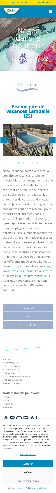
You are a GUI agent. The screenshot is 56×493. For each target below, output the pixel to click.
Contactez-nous (12, 369)
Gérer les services (28, 454)
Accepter (28, 463)
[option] (28, 140)
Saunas (8, 407)
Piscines (8, 397)
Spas (7, 400)
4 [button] (32, 162)
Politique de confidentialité (38, 488)
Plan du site (10, 373)
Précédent (28, 307)
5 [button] (37, 162)
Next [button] (52, 140)
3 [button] (28, 162)
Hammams (10, 403)
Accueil (8, 359)
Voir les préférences (28, 480)
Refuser (28, 472)
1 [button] (18, 162)
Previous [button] (3, 140)
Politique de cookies (15, 488)
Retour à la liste (28, 325)
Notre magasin (11, 362)
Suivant (28, 316)
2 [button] (23, 162)
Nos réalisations (12, 366)
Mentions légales (13, 383)
